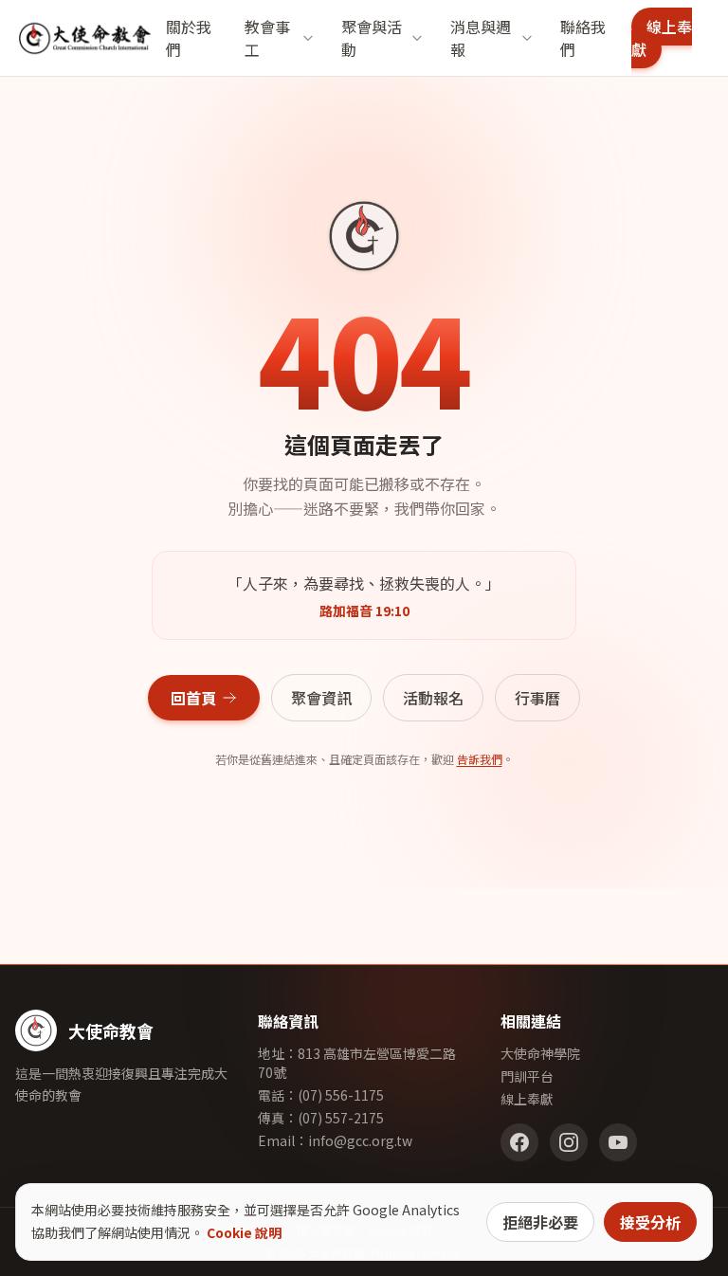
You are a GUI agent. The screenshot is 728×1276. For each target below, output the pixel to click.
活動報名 (433, 697)
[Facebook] (519, 1142)
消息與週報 (480, 38)
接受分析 (650, 1222)
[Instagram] (569, 1142)
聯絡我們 (583, 38)
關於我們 (188, 38)
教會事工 (267, 38)
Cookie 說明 (244, 1232)
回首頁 (193, 697)
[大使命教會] (85, 37)
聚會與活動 (371, 38)
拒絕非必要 (540, 1222)
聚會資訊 (321, 697)
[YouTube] (618, 1142)
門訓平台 (527, 1075)
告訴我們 (479, 759)
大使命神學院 (540, 1053)
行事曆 (537, 697)
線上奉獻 (661, 38)
